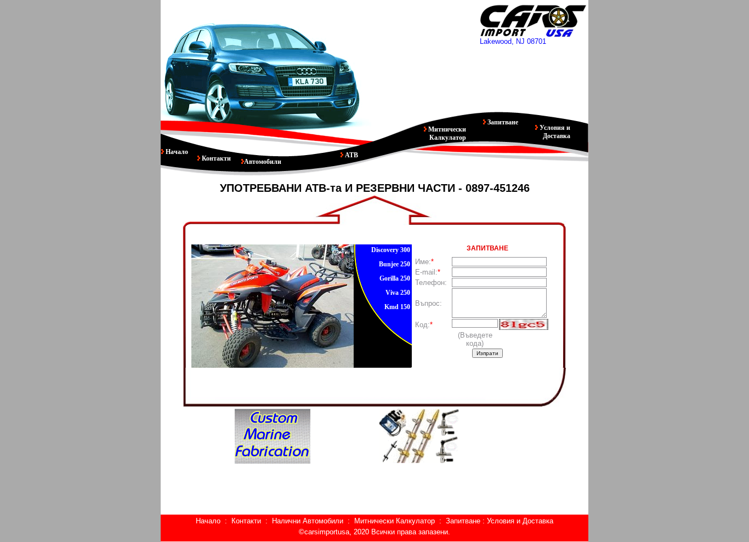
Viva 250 (397, 292)
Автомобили (262, 162)
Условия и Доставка (554, 132)
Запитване (502, 122)
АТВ (350, 155)
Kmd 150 (397, 307)
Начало (176, 152)
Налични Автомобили (307, 521)
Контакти (215, 158)
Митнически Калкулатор (446, 133)
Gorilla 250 (394, 278)
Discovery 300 (390, 250)
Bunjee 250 (394, 264)
